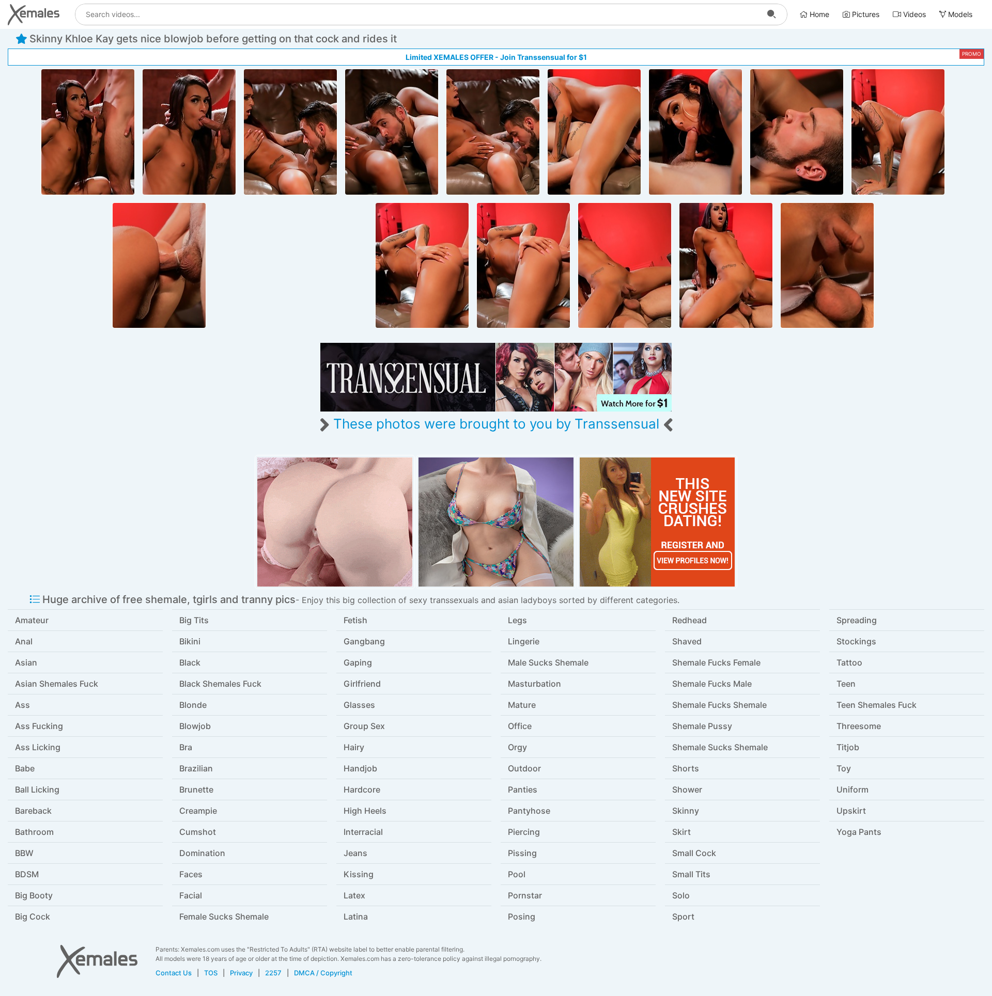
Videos (913, 14)
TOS (211, 973)
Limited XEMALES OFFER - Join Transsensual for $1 (496, 57)
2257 (273, 973)
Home (818, 14)
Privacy (241, 973)
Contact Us (174, 973)
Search (771, 14)
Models (959, 14)
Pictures (864, 14)
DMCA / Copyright (323, 973)
